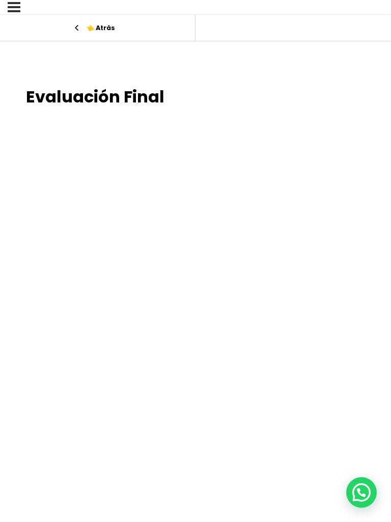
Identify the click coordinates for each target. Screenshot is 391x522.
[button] (361, 492)
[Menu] (14, 7)
